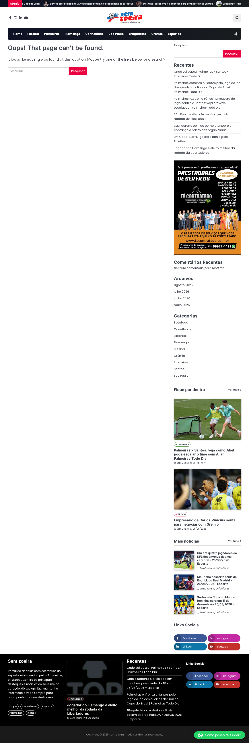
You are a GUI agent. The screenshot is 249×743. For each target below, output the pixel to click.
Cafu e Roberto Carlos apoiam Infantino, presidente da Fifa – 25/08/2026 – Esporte (149, 683)
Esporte (47, 706)
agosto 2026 (183, 285)
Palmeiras (52, 34)
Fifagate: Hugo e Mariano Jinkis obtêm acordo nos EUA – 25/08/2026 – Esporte (154, 714)
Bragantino (137, 34)
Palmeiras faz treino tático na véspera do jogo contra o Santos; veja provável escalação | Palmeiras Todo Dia (204, 103)
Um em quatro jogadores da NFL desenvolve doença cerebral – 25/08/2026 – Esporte (217, 558)
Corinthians (94, 34)
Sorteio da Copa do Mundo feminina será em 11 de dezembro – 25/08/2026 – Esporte (216, 602)
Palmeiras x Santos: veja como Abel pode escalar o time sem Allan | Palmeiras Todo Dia (204, 454)
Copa (13, 706)
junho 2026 (182, 298)
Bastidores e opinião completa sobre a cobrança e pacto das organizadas (203, 128)
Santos (179, 369)
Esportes (174, 34)
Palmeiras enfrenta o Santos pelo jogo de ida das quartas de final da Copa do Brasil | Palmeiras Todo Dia (207, 87)
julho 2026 (181, 292)
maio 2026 (182, 305)
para (31, 713)
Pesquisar (181, 45)
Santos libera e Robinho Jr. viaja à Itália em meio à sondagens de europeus (85, 3)
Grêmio (157, 34)
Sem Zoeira (183, 462)
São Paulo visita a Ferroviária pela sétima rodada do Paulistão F (204, 116)
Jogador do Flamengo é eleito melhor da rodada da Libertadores (204, 150)
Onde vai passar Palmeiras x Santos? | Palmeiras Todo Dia (201, 74)
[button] (219, 735)
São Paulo (116, 34)
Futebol (33, 34)
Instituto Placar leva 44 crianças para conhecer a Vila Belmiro (171, 3)
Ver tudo (233, 390)
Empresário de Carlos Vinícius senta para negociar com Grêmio (205, 522)
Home (17, 34)
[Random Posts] (235, 34)
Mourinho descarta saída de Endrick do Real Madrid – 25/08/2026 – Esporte (217, 580)
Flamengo (72, 34)
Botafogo (181, 322)
